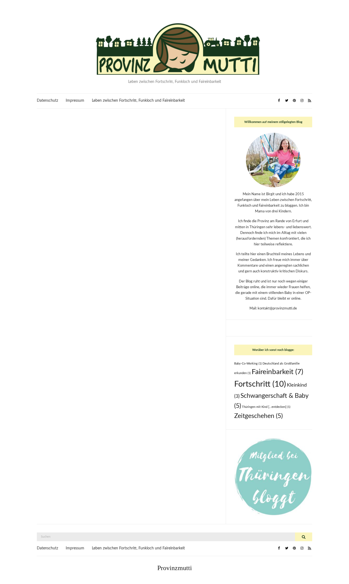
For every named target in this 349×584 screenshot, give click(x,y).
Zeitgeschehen (258, 416)
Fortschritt (260, 384)
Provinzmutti (174, 567)
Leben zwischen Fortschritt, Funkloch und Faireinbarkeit (138, 101)
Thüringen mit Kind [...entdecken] (266, 406)
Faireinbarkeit (277, 371)
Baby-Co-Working (248, 363)
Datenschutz (47, 101)
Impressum (75, 101)
